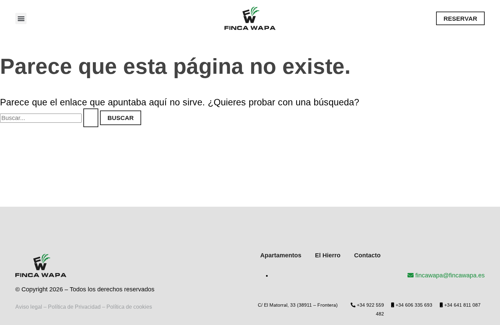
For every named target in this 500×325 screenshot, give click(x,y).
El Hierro (327, 255)
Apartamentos (280, 255)
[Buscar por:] (50, 118)
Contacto (367, 255)
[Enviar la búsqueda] (90, 117)
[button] (21, 18)
